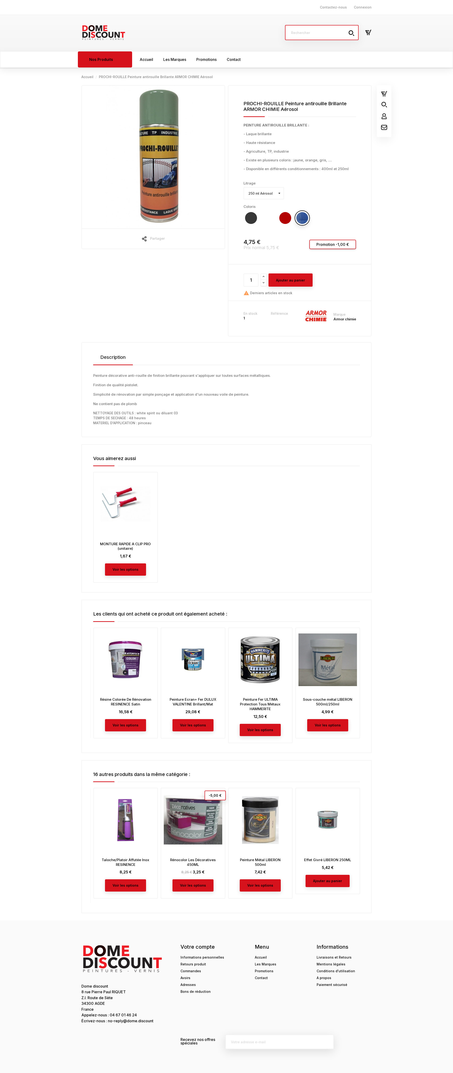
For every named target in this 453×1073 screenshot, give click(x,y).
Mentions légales (331, 964)
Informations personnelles (202, 957)
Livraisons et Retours (334, 957)
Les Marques (265, 964)
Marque (339, 314)
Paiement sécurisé (332, 985)
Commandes (190, 971)
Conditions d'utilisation (336, 971)
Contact (261, 978)
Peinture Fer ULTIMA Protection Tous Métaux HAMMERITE (260, 704)
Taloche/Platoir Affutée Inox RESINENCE (125, 862)
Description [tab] (113, 357)
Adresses (188, 985)
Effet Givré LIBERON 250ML (327, 860)
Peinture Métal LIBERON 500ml (260, 862)
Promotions (264, 971)
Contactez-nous (333, 7)
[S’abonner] (326, 1042)
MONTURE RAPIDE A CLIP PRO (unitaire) (125, 546)
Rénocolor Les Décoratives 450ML (193, 862)
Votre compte (197, 947)
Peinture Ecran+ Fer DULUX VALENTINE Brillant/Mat (193, 701)
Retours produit (193, 964)
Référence (279, 313)
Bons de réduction (195, 991)
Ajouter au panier (290, 280)
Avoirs (185, 978)
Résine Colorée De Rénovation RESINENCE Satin (125, 701)
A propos (324, 978)
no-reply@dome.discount (130, 1021)
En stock (250, 313)
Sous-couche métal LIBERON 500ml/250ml (327, 701)
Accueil (261, 957)
